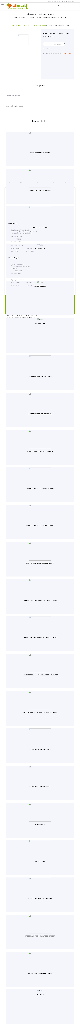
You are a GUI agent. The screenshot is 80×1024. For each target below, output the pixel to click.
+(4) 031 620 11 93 (16, 271)
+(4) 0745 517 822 (16, 242)
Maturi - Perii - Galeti (39, 25)
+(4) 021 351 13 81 (54, 1)
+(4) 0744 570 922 (16, 273)
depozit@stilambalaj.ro (17, 280)
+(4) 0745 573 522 (69, 1)
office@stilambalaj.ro (17, 245)
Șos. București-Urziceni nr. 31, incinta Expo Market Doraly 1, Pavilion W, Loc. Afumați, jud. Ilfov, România (24, 231)
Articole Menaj (27, 25)
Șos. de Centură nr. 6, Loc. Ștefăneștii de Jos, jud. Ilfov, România (21, 266)
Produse (18, 25)
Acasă (12, 25)
